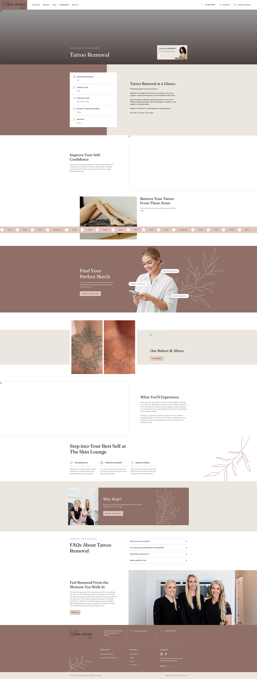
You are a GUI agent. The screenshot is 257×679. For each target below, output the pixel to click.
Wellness (46, 5)
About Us (75, 5)
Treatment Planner (244, 5)
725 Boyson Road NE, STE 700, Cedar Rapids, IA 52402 (113, 633)
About (132, 661)
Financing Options (106, 654)
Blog (131, 658)
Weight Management (179, 296)
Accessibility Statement (108, 658)
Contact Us (134, 654)
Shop (54, 5)
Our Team (133, 665)
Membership (64, 5)
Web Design (169, 675)
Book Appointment (140, 631)
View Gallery (157, 358)
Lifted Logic (183, 675)
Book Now (226, 5)
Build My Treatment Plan (90, 294)
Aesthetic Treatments (138, 284)
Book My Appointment (113, 513)
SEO (176, 675)
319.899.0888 (210, 5)
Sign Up (163, 666)
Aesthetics (36, 5)
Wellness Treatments (170, 271)
